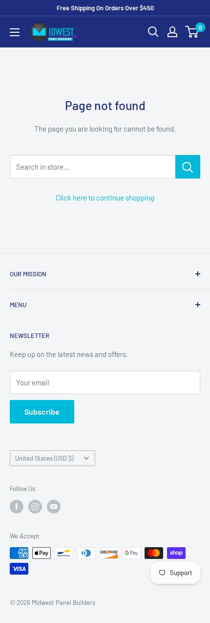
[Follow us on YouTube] (54, 506)
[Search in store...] (187, 166)
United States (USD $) (44, 458)
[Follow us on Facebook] (16, 506)
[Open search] (153, 31)
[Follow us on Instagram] (35, 506)
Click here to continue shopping (105, 197)
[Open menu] (15, 32)
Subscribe (42, 411)
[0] (192, 32)
